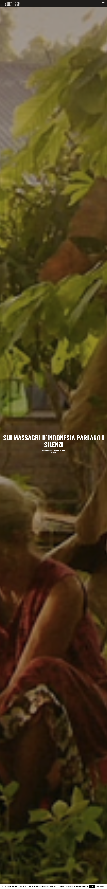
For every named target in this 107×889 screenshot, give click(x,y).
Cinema (54, 453)
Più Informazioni (100, 886)
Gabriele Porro (60, 450)
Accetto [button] (92, 886)
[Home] (13, 4)
